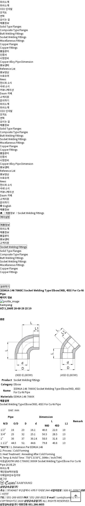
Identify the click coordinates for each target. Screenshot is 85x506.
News (3, 79)
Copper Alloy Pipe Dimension (16, 61)
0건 (2, 308)
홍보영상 (4, 72)
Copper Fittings (8, 47)
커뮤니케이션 (7, 89)
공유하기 (4, 286)
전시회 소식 (6, 82)
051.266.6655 (36, 504)
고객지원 (4, 97)
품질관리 (4, 51)
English (6, 206)
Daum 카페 (6, 93)
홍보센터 (4, 65)
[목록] (2, 313)
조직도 (3, 12)
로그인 (3, 478)
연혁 (2, 16)
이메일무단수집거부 (10, 475)
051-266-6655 (15, 497)
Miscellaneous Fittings (12, 40)
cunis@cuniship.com (68, 497)
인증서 (3, 54)
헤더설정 (4, 217)
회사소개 (4, 2)
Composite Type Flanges (14, 30)
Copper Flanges (9, 44)
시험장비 (4, 58)
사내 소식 (5, 86)
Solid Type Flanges (10, 26)
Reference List (7, 68)
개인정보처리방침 (9, 471)
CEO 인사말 (6, 9)
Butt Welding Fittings (11, 33)
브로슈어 (4, 75)
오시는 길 (5, 19)
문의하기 (4, 100)
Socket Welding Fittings (13, 37)
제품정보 (4, 23)
